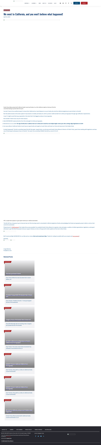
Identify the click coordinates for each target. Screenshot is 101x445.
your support (76, 236)
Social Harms (7, 10)
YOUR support (15, 227)
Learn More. (8, 436)
